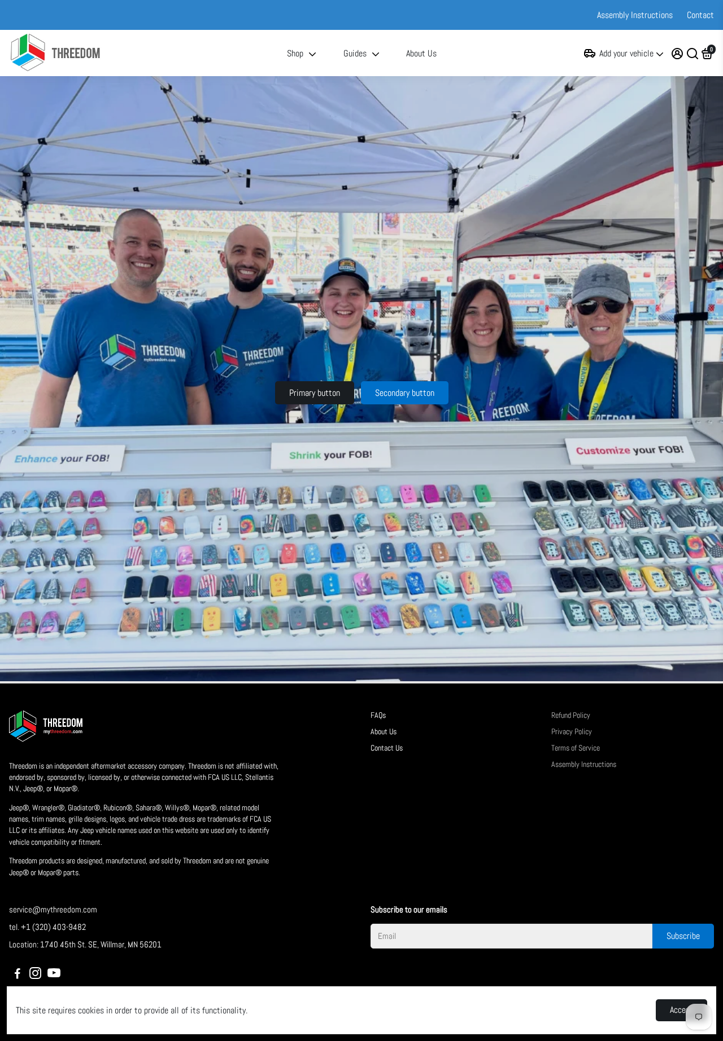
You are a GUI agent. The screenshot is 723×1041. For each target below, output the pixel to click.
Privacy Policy (571, 731)
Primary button (314, 393)
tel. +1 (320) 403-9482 (47, 926)
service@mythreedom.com (53, 909)
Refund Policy (570, 715)
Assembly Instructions (635, 15)
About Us (421, 53)
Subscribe (683, 936)
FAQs (378, 715)
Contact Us (387, 748)
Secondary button (404, 393)
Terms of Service (575, 748)
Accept (681, 1010)
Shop (295, 53)
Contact (700, 15)
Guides (355, 53)
